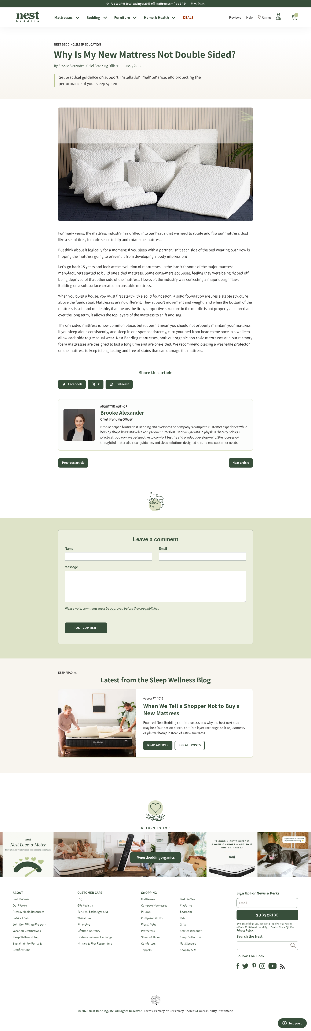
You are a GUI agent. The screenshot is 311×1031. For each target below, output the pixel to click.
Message (71, 567)
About (18, 892)
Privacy (159, 1010)
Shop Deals (198, 3)
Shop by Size (188, 949)
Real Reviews (21, 899)
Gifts (183, 924)
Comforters (148, 943)
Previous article (73, 462)
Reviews (235, 17)
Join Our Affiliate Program (29, 924)
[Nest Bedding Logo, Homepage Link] (32, 17)
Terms (148, 1010)
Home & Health (156, 17)
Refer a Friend (21, 918)
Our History (20, 905)
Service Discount (191, 930)
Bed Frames (187, 899)
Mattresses (63, 17)
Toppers (146, 949)
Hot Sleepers (188, 943)
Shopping (149, 892)
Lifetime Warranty (88, 930)
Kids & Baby (148, 924)
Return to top (155, 828)
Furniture (122, 17)
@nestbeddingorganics (155, 857)
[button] (155, 813)
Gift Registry (85, 905)
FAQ (80, 899)
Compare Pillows (152, 918)
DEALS (188, 17)
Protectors (148, 930)
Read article (157, 745)
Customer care (90, 892)
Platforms (186, 905)
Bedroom (186, 911)
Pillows (145, 911)
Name (69, 548)
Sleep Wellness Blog (25, 937)
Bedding (93, 17)
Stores (266, 17)
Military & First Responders (94, 943)
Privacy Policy (245, 930)
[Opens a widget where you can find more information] (292, 1023)
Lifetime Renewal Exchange (94, 937)
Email (163, 548)
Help (249, 17)
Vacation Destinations (27, 930)
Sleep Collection (190, 937)
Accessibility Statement (216, 1010)
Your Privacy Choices (181, 1010)
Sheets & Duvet (151, 937)
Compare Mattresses (154, 905)
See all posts (190, 745)
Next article (241, 462)
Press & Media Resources (28, 911)
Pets (182, 918)
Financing (83, 924)
